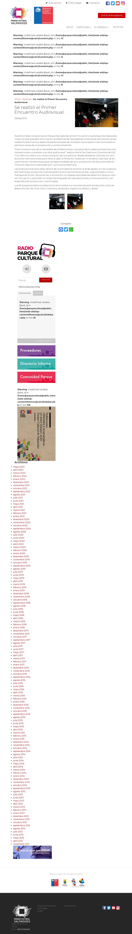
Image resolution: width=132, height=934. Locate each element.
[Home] (31, 15)
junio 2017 (18, 649)
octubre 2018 (20, 600)
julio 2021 (18, 498)
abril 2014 (18, 766)
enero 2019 (19, 590)
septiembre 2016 (21, 677)
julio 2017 (18, 646)
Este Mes (38, 293)
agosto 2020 (19, 532)
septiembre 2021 (21, 491)
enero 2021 (19, 516)
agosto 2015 (19, 717)
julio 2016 (18, 683)
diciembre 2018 (21, 593)
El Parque (100, 27)
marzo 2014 (19, 770)
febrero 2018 (19, 624)
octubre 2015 (20, 711)
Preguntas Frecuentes (46, 906)
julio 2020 (18, 535)
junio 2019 (18, 575)
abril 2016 (18, 692)
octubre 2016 (20, 674)
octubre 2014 (20, 748)
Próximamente (25, 293)
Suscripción (55, 3)
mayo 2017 (18, 652)
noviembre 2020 (21, 522)
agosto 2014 (19, 754)
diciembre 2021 (21, 482)
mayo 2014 (18, 763)
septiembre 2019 (21, 566)
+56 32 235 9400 (23, 929)
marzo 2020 (19, 547)
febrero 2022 (20, 476)
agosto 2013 (19, 791)
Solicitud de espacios (111, 15)
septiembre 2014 (21, 751)
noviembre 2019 (21, 559)
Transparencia (70, 906)
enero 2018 (19, 627)
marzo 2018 (19, 621)
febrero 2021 (19, 513)
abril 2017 (18, 655)
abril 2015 (18, 729)
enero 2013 (19, 813)
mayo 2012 (18, 838)
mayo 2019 (18, 578)
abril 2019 (18, 581)
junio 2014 (18, 760)
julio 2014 (18, 757)
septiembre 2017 (21, 640)
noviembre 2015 (21, 708)
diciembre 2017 (21, 630)
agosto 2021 (19, 494)
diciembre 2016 (21, 668)
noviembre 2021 (21, 485)
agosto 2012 (19, 828)
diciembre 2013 (21, 779)
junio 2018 (18, 612)
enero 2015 (18, 739)
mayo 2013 (18, 801)
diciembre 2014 (21, 742)
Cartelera (82, 27)
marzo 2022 (19, 473)
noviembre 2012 (21, 819)
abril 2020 (18, 544)
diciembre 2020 (21, 519)
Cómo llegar (75, 3)
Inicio (69, 27)
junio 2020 (18, 538)
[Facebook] (60, 229)
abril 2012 (18, 841)
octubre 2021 (20, 488)
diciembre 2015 (21, 705)
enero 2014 (19, 776)
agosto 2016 (19, 680)
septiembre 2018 (21, 603)
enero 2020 (19, 553)
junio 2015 (18, 723)
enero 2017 (19, 664)
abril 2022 (18, 470)
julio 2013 (18, 794)
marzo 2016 (19, 695)
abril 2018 (18, 618)
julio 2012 (18, 831)
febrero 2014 (19, 773)
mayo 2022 (19, 467)
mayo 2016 (18, 689)
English (40, 911)
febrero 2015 (19, 736)
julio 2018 (18, 609)
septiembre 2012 (21, 825)
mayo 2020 (19, 541)
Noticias (118, 27)
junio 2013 (18, 797)
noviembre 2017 (21, 634)
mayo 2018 (18, 615)
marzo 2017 (19, 658)
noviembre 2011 (21, 844)
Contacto (94, 3)
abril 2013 (18, 804)
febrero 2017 (19, 661)
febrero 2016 (19, 698)
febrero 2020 (20, 550)
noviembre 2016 (21, 671)
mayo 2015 (18, 726)
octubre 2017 (20, 637)
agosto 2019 (19, 569)
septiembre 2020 (22, 528)
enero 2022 (19, 479)
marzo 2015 (19, 732)
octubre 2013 (20, 785)
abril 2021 (18, 507)
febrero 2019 (19, 587)
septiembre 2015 (21, 714)
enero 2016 (18, 702)
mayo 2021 (18, 504)
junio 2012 (18, 835)
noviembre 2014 (21, 745)
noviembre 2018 (21, 596)
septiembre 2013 (21, 788)
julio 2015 (18, 720)
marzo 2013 (19, 807)
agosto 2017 (19, 643)
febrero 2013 (19, 810)
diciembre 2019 (21, 556)
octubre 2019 (20, 562)
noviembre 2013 (21, 782)
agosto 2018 (19, 606)
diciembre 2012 (21, 816)
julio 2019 (18, 572)
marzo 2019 (19, 584)
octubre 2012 (20, 822)
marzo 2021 (19, 510)
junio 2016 (18, 686)
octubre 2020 (20, 525)
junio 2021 (18, 501)
